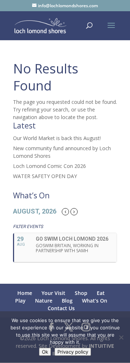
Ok (45, 352)
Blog (67, 300)
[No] (121, 337)
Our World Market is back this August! (57, 138)
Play (20, 300)
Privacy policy (72, 352)
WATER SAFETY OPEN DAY (45, 176)
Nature (43, 300)
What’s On (94, 300)
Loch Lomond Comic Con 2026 (49, 165)
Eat (101, 293)
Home (24, 293)
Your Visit (53, 293)
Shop (81, 293)
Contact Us (61, 308)
